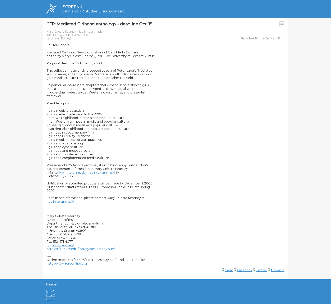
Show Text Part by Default (257, 38)
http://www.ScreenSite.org (67, 263)
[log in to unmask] (90, 31)
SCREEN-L (73, 6)
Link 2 (50, 295)
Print (281, 38)
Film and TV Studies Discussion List (93, 11)
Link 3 (50, 299)
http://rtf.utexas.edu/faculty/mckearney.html (81, 249)
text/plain (53, 38)
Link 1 (50, 291)
